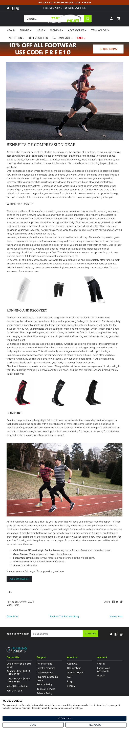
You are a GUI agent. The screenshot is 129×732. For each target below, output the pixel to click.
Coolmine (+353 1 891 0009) (19, 665)
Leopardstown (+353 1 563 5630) (18, 680)
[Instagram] (17, 8)
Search (71, 685)
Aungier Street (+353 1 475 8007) (18, 672)
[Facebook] (13, 8)
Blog (69, 681)
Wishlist (101, 675)
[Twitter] (8, 8)
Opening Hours (75, 672)
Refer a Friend (44, 663)
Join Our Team (15, 690)
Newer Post (116, 616)
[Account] (111, 18)
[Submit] (88, 18)
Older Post (12, 616)
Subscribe (90, 633)
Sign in (101, 663)
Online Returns (45, 672)
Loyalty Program (46, 668)
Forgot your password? (103, 669)
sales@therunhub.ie (18, 686)
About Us (72, 663)
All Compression (19, 579)
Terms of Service (46, 688)
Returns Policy (44, 684)
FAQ (69, 676)
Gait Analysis (74, 668)
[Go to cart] (119, 18)
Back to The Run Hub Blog (64, 616)
